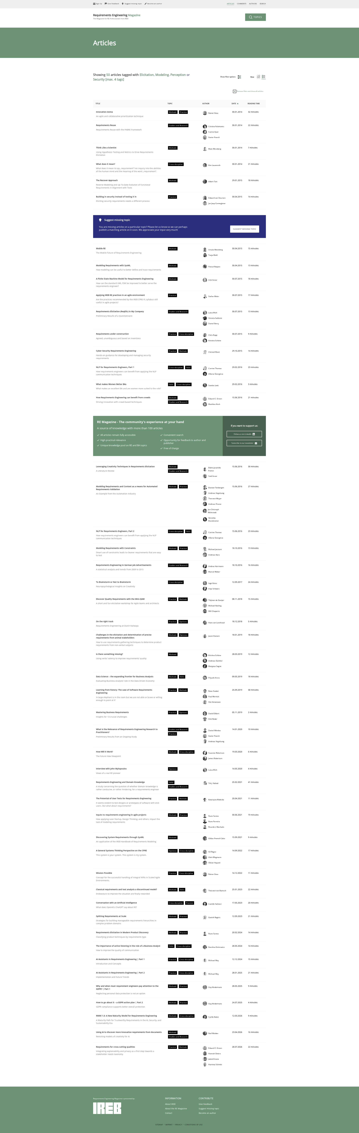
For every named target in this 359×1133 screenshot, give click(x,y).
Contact (168, 1113)
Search (263, 4)
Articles (230, 4)
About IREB (170, 1104)
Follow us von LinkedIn (243, 434)
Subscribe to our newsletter (243, 443)
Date (234, 103)
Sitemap (159, 1124)
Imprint (168, 1124)
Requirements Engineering (116, 16)
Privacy (178, 1124)
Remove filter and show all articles (249, 91)
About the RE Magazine (176, 1108)
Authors (253, 4)
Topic (170, 103)
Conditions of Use (193, 1124)
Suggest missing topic (244, 229)
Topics (257, 17)
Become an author (207, 1113)
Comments (241, 4)
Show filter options (228, 77)
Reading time (254, 103)
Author (205, 103)
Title (98, 103)
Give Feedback (205, 1104)
